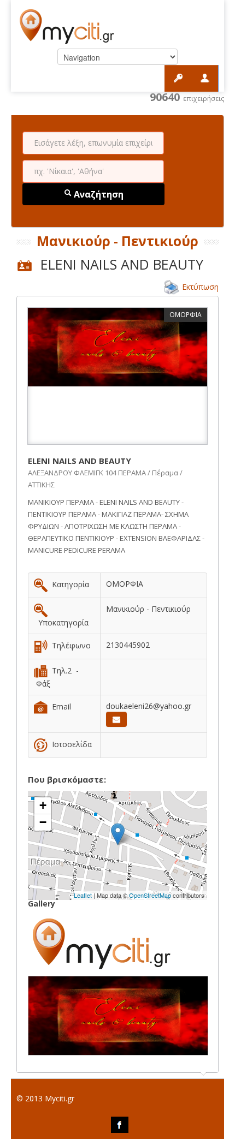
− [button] (42, 822)
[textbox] (93, 143)
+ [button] (42, 805)
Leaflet (83, 895)
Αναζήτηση (98, 194)
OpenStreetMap (150, 895)
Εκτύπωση (200, 287)
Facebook (119, 1125)
